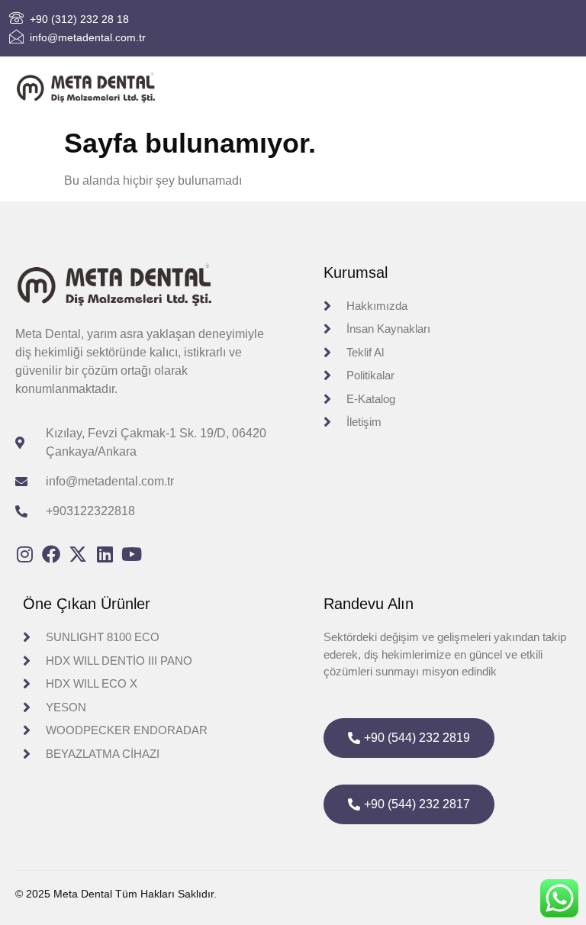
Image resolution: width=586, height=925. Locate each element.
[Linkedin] (104, 554)
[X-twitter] (78, 554)
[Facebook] (51, 554)
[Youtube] (131, 554)
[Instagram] (24, 554)
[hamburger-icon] (553, 51)
